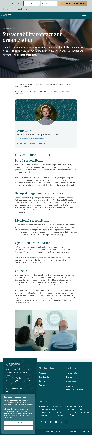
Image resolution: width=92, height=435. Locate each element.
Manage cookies (18, 428)
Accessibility (84, 432)
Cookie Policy (70, 432)
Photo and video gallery (75, 389)
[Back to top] (66, 422)
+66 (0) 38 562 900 (15, 388)
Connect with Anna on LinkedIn (32, 143)
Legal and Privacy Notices (51, 432)
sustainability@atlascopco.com (32, 139)
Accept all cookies (18, 423)
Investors (70, 386)
